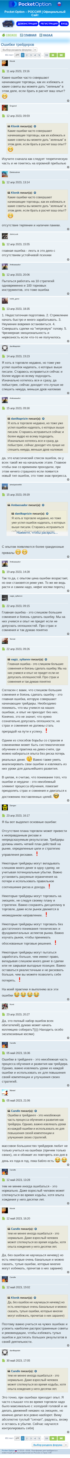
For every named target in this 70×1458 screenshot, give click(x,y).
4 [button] (35, 55)
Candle (15, 1110)
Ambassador (19, 505)
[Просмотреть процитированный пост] (35, 126)
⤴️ (28, 35)
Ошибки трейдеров (17, 44)
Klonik (15, 126)
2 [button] (26, 55)
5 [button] (39, 55)
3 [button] (31, 55)
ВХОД (64, 23)
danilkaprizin (19, 418)
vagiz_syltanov (20, 659)
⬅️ (45, 35)
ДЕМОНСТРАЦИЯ (27, 23)
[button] (17, 55)
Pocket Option (8, 1450)
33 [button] (46, 55)
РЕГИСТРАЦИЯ (49, 23)
